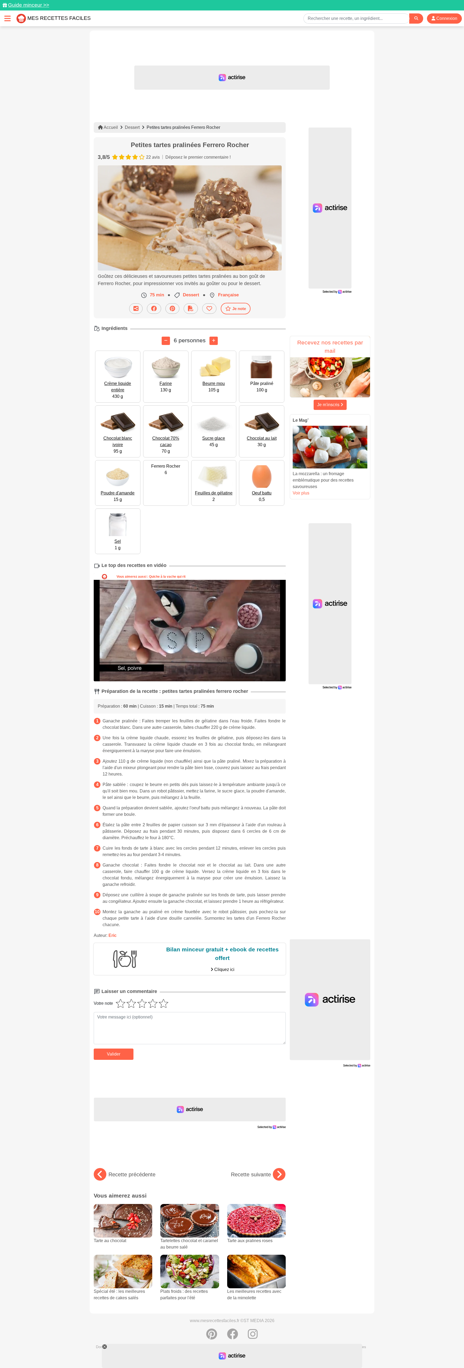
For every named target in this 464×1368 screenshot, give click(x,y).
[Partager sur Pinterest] (172, 308)
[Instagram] (253, 1337)
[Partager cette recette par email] (136, 308)
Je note (239, 308)
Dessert (132, 127)
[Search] (416, 18)
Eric (112, 935)
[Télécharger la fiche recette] (191, 308)
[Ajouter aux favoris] (209, 308)
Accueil (110, 127)
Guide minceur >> (28, 5)
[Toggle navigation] (7, 18)
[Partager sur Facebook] (154, 308)
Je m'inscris (328, 404)
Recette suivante (251, 1174)
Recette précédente (131, 1174)
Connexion (446, 18)
